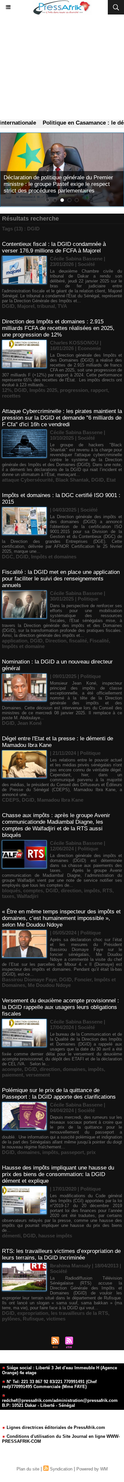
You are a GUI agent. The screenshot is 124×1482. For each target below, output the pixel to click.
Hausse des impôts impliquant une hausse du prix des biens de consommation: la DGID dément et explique (58, 1174)
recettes (11, 396)
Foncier (83, 979)
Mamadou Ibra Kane (60, 800)
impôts (92, 890)
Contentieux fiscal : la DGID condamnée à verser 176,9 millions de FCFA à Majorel (54, 247)
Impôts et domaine (23, 646)
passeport (72, 1152)
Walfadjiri (27, 896)
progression (74, 390)
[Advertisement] (62, 67)
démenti (11, 1235)
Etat (111, 480)
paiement (12, 1075)
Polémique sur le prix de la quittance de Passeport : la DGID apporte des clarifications (59, 1093)
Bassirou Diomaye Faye (29, 979)
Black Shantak (72, 480)
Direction (55, 640)
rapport (99, 390)
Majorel (25, 306)
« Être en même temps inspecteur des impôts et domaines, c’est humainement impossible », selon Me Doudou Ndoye (61, 918)
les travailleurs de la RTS (79, 1313)
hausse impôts (55, 1235)
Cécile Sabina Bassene (76, 258)
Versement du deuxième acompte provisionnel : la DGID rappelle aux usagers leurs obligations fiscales (60, 1007)
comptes (33, 890)
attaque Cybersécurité (27, 480)
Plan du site (28, 1469)
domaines (74, 1069)
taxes (8, 896)
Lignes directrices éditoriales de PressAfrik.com (55, 1427)
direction (71, 890)
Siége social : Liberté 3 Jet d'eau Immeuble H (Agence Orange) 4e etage (59, 1370)
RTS (107, 890)
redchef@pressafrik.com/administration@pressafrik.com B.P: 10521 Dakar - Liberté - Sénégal (60, 1403)
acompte (12, 1069)
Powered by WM (92, 1469)
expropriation (32, 1313)
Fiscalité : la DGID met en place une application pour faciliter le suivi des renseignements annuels (61, 578)
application (14, 640)
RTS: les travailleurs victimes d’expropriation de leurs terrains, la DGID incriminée (61, 1254)
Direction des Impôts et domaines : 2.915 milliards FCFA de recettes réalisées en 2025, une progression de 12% (58, 328)
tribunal (46, 306)
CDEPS (10, 800)
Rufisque (33, 1318)
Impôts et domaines (53, 556)
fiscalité (78, 640)
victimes (55, 1318)
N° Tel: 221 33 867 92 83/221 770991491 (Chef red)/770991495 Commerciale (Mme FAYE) (49, 1384)
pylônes (11, 1318)
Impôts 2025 (43, 390)
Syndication (61, 1469)
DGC (7, 556)
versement (38, 1075)
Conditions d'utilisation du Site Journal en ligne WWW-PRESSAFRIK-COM (61, 1439)
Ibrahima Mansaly (70, 1265)
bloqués (11, 890)
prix (91, 1152)
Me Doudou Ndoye (49, 985)
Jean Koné (29, 723)
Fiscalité (99, 640)
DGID (8, 306)
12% (7, 390)
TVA (62, 306)
